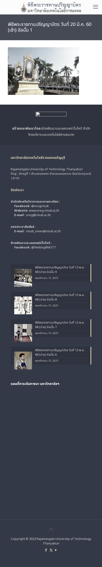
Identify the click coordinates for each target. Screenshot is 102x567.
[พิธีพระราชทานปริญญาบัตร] (51, 7)
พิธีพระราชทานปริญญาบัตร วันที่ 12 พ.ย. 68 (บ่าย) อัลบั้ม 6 (59, 352)
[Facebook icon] (46, 550)
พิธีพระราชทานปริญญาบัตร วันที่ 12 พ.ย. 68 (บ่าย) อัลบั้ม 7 (59, 325)
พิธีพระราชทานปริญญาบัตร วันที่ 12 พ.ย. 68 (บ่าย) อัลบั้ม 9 (59, 269)
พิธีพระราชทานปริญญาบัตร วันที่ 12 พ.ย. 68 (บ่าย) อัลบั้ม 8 (59, 297)
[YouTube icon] (56, 550)
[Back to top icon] (51, 529)
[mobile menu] (96, 7)
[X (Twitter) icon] (51, 550)
